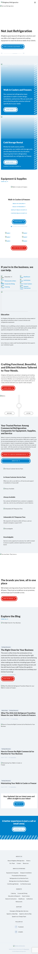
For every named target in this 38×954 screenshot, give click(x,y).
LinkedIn (20, 932)
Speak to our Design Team (19, 916)
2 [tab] (12, 226)
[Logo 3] (7, 236)
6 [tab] (18, 226)
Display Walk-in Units (18, 210)
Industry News (5, 710)
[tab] (6, 277)
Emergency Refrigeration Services (19, 911)
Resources (26, 863)
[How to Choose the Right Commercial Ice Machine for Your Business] (19, 740)
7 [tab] (19, 226)
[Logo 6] (24, 240)
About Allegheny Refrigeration (16, 860)
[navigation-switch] (35, 2)
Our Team (12, 863)
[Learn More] (19, 89)
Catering (13, 893)
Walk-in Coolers (18, 203)
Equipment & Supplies (12, 873)
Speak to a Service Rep (25, 914)
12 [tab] (26, 226)
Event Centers (26, 896)
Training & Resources (6, 647)
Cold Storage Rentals (13, 884)
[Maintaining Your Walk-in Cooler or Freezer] (19, 775)
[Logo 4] (24, 236)
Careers (19, 863)
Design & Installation (26, 873)
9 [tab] (22, 226)
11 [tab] (25, 226)
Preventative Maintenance (19, 875)
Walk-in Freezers (18, 206)
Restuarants (19, 901)
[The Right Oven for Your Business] (19, 651)
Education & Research (14, 896)
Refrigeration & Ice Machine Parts (19, 878)
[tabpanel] (19, 205)
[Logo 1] (7, 232)
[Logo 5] (7, 240)
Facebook (21, 927)
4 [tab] (15, 226)
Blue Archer (26, 949)
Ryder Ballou (13, 674)
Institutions (29, 899)
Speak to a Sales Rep (12, 914)
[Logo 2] (24, 232)
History (28, 860)
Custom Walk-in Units (18, 213)
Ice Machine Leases (25, 884)
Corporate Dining (22, 893)
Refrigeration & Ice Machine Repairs (19, 881)
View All (4, 181)
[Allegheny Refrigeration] (9, 2)
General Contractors (11, 899)
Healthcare (21, 899)
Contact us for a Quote (11, 166)
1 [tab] (11, 226)
